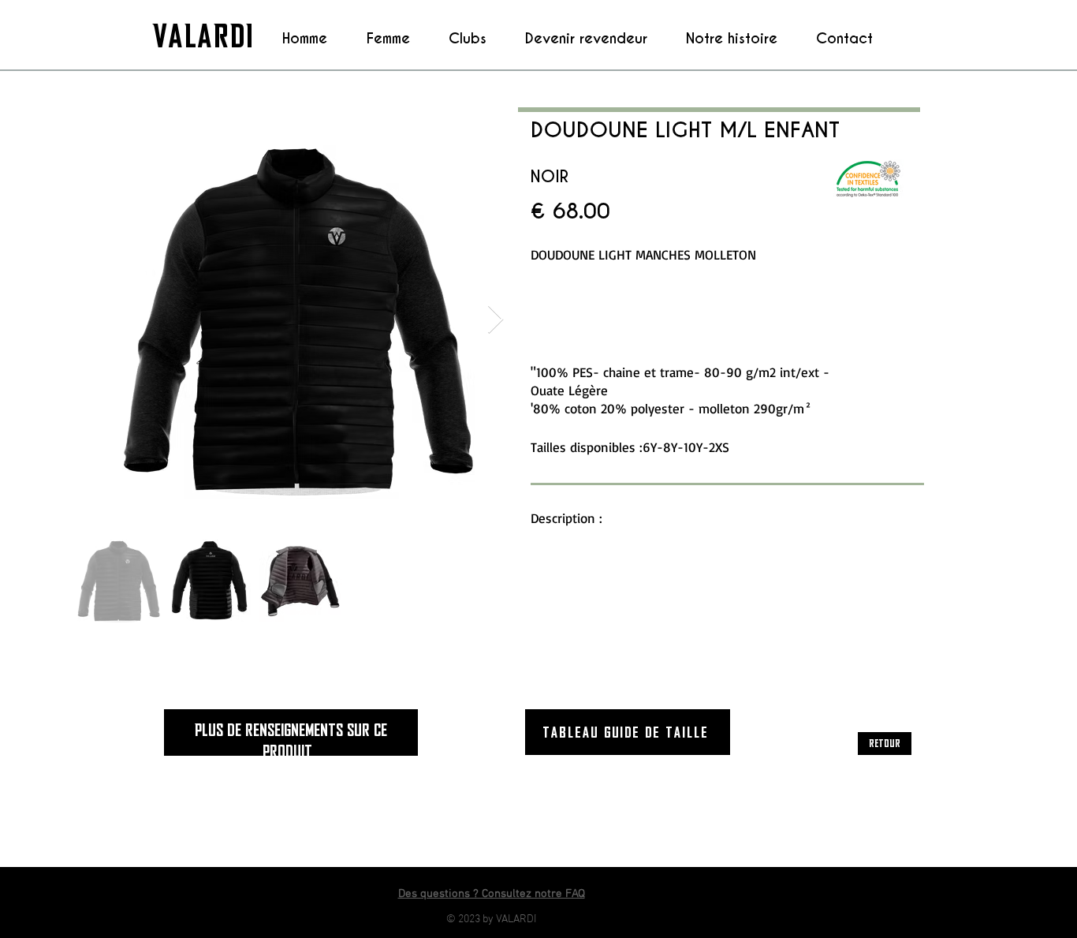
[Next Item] (495, 320)
